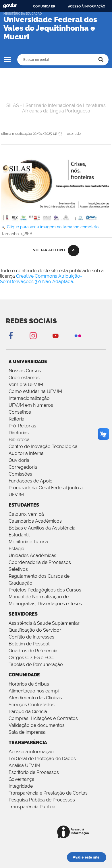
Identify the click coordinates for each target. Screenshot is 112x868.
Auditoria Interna (26, 453)
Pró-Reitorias (22, 426)
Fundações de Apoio (31, 481)
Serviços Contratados (32, 704)
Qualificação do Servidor (35, 630)
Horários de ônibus (29, 684)
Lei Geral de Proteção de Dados (42, 758)
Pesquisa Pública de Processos (42, 800)
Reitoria (16, 419)
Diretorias (19, 432)
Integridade (21, 786)
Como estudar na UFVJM (35, 391)
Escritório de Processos (34, 772)
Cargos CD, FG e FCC (31, 657)
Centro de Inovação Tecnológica (43, 446)
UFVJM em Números (31, 405)
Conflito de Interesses (31, 637)
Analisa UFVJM (24, 765)
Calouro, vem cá (26, 514)
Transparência (28, 742)
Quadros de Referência (33, 650)
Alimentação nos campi (34, 691)
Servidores (23, 614)
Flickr (78, 335)
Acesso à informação (86, 6)
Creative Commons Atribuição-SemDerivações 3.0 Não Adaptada (41, 278)
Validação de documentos (37, 725)
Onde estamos (24, 377)
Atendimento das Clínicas (35, 697)
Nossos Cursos (25, 370)
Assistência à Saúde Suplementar (44, 623)
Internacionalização (29, 398)
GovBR (10, 6)
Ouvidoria (19, 460)
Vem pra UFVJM (26, 384)
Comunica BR (44, 6)
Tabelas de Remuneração (36, 664)
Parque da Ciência (28, 711)
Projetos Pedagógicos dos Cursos (45, 590)
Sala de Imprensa (27, 732)
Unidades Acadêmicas (32, 555)
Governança (21, 779)
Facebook (11, 335)
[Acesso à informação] (74, 832)
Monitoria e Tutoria (28, 541)
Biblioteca (19, 439)
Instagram (33, 335)
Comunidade (24, 675)
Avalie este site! (87, 857)
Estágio (16, 548)
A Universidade (28, 361)
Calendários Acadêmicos (35, 521)
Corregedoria (23, 467)
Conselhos (20, 412)
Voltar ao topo (49, 250)
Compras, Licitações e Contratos (43, 718)
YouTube (55, 335)
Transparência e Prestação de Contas (48, 793)
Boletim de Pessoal (29, 644)
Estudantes (24, 505)
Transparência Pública (32, 806)
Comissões (20, 474)
